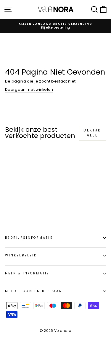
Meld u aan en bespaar (33, 291)
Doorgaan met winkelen (29, 89)
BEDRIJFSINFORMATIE (29, 237)
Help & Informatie (27, 273)
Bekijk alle (92, 133)
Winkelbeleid (21, 255)
